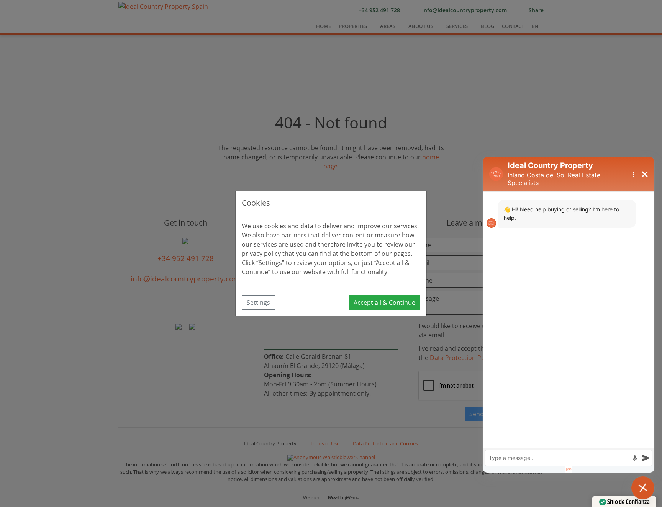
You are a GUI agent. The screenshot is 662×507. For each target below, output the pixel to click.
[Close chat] (642, 487)
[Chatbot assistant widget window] (568, 315)
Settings (258, 302)
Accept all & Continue (384, 302)
